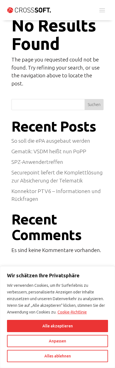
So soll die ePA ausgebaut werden (50, 141)
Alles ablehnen (57, 356)
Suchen (94, 104)
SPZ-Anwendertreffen (37, 162)
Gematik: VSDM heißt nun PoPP (49, 151)
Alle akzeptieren (57, 326)
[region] (57, 317)
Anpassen (57, 341)
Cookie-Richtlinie (72, 312)
